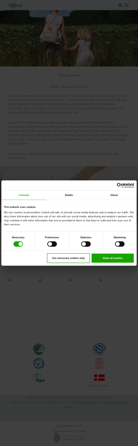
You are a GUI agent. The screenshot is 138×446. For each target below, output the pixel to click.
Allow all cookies (113, 258)
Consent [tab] (24, 195)
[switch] (52, 244)
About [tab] (114, 195)
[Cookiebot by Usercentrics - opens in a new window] (119, 185)
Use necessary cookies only (68, 258)
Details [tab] (69, 195)
